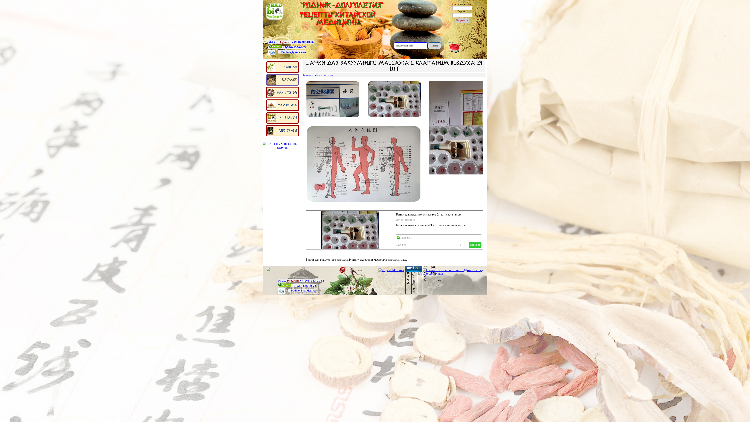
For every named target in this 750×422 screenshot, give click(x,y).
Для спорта (287, 92)
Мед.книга (287, 105)
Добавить (475, 244)
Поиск (434, 45)
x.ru (303, 52)
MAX (271, 42)
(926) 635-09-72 (296, 47)
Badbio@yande (291, 52)
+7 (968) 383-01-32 (302, 42)
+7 (284, 47)
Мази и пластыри (323, 74)
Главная (289, 67)
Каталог (289, 79)
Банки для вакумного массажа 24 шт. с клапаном (428, 214)
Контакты (288, 117)
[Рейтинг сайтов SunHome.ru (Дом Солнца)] (453, 270)
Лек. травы (288, 130)
